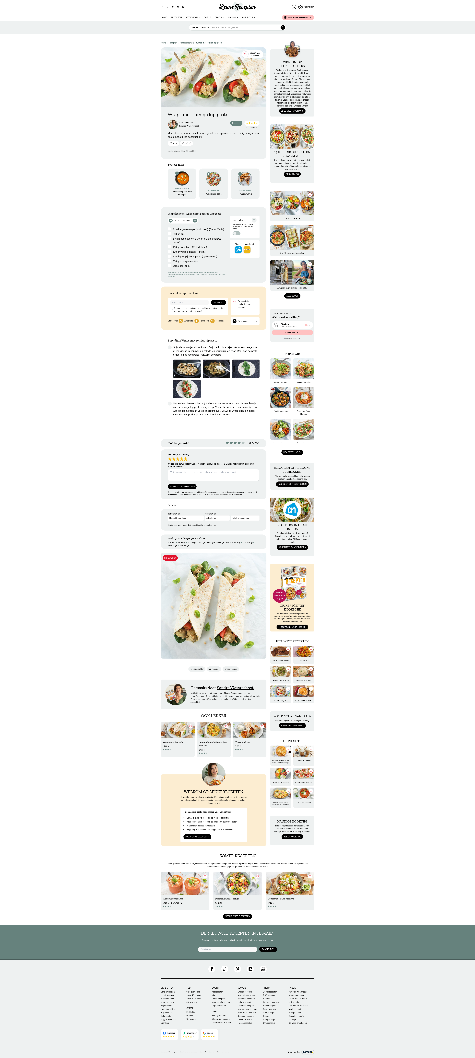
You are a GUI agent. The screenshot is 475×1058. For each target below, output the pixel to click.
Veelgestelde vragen (169, 1052)
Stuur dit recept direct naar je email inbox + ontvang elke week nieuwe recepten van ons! (198, 309)
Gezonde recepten (271, 1002)
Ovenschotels (269, 1023)
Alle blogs (292, 296)
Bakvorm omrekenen (298, 1023)
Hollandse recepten (246, 999)
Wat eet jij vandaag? (201, 27)
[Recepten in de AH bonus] (292, 510)
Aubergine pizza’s (214, 194)
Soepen (266, 1016)
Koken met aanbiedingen (292, 547)
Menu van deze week (292, 726)
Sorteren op (174, 514)
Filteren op (210, 514)
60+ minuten (191, 1002)
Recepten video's (296, 1016)
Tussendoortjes (167, 999)
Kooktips (292, 1019)
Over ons (247, 17)
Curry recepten (269, 1013)
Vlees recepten (218, 999)
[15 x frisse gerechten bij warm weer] (292, 136)
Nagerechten (166, 1013)
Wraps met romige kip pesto (209, 43)
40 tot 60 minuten (194, 999)
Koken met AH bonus (298, 999)
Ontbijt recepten (168, 992)
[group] (292, 325)
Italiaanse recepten (246, 1006)
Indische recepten (245, 1002)
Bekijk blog (292, 174)
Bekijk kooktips (292, 837)
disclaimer (171, 277)
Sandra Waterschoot (189, 126)
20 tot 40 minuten (194, 995)
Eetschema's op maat (298, 17)
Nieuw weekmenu (296, 995)
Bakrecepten (166, 1016)
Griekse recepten (245, 992)
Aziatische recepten (246, 995)
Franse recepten (245, 1023)
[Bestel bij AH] (238, 249)
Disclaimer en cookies (188, 1052)
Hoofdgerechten (187, 43)
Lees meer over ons (292, 111)
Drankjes (165, 1023)
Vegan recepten (219, 1006)
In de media (294, 1002)
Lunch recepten (167, 995)
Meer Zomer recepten (237, 916)
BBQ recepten (269, 995)
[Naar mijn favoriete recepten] (294, 6)
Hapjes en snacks (169, 1019)
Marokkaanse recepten (248, 1009)
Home (164, 17)
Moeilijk (189, 1016)
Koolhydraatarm (219, 1016)
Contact (203, 1052)
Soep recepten (269, 1006)
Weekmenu (192, 17)
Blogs (218, 17)
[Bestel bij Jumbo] (247, 249)
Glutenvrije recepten (221, 1019)
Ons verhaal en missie (298, 1006)
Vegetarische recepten (222, 1002)
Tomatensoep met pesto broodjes (182, 193)
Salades (266, 999)
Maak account (295, 1009)
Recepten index (292, 452)
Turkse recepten (245, 1019)
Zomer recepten (270, 992)
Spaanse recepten (246, 1016)
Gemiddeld (191, 1019)
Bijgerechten (166, 1006)
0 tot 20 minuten (193, 992)
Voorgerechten (167, 1002)
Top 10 (207, 17)
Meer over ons (213, 803)
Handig (232, 17)
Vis (213, 995)
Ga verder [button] (290, 332)
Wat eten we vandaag (298, 992)
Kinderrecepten (231, 669)
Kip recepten (214, 669)
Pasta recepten (269, 1009)
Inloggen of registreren (292, 484)
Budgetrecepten (270, 1019)
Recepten (176, 17)
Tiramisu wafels (245, 194)
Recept (237, 123)
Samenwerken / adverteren (219, 1052)
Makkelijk (190, 1012)
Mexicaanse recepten (247, 1013)
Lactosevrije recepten (221, 1022)
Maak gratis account (197, 837)
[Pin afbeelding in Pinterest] (170, 558)
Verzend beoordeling (182, 486)
